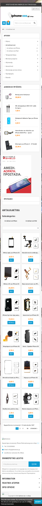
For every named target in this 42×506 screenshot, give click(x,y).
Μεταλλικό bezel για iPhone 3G (11, 377)
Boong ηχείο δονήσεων (22, 94)
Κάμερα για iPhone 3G (31, 377)
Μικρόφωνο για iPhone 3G (11, 346)
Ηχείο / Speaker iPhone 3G (31, 346)
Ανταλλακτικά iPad (31, 221)
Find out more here (7, 504)
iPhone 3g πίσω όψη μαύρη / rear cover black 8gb (11, 315)
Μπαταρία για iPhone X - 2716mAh (26, 144)
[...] (38, 443)
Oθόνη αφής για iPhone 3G (11, 252)
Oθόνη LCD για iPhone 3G (11, 284)
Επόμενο (34, 428)
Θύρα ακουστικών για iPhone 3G (30, 284)
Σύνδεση (35, 9)
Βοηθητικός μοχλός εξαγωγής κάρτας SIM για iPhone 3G (11, 409)
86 (27, 428)
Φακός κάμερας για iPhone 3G (30, 409)
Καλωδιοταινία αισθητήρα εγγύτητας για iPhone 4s (30, 252)
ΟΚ (35, 464)
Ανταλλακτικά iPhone (11, 221)
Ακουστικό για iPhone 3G (31, 315)
